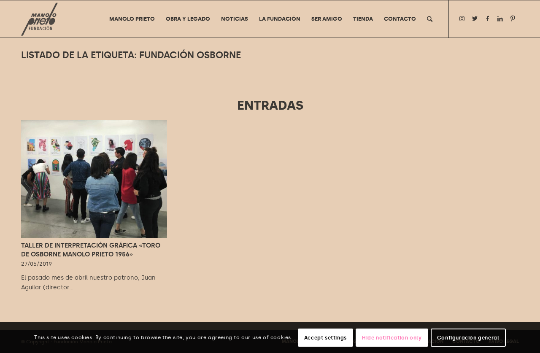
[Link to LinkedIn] (500, 18)
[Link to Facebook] (487, 18)
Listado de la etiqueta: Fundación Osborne (131, 55)
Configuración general (468, 337)
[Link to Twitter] (474, 18)
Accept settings (325, 337)
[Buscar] (429, 19)
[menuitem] (132, 19)
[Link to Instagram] (462, 18)
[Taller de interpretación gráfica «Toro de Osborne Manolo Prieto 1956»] (94, 179)
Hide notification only (391, 337)
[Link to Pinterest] (512, 18)
